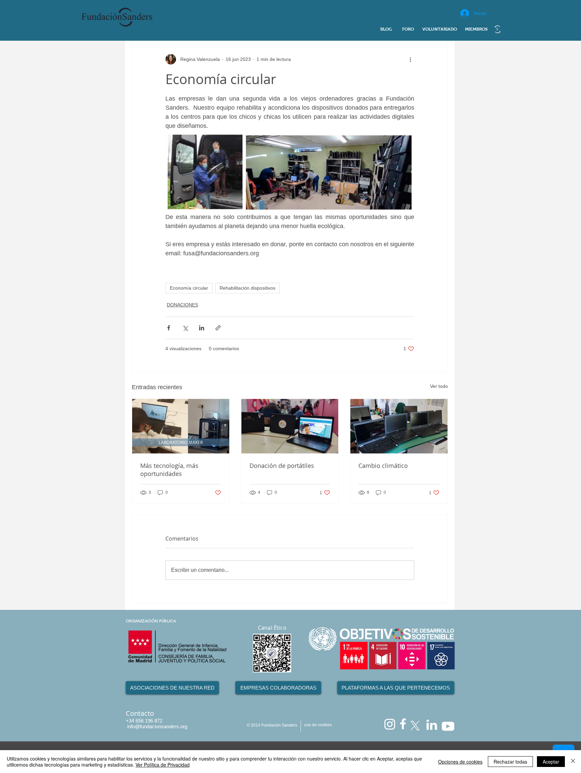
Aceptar (551, 761)
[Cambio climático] (399, 426)
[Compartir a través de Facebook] (168, 328)
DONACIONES (182, 304)
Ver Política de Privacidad (162, 764)
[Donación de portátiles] (290, 426)
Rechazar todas (510, 761)
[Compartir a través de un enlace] (218, 328)
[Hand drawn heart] (497, 29)
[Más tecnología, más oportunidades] (180, 426)
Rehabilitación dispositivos (247, 288)
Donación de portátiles (281, 466)
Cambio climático (383, 466)
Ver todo (439, 386)
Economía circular (189, 288)
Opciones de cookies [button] (460, 761)
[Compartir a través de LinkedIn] (201, 328)
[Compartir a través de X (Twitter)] (185, 328)
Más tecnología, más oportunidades (169, 470)
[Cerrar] (573, 762)
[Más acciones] (410, 59)
